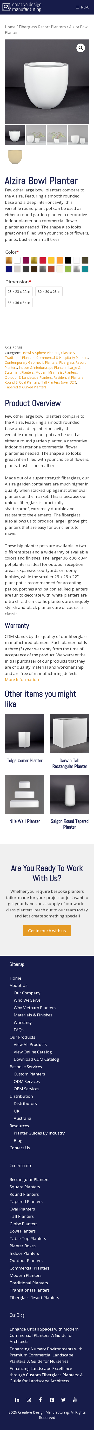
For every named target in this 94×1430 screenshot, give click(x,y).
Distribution (21, 1096)
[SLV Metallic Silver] (76, 268)
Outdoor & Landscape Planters (28, 377)
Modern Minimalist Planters (56, 372)
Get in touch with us (47, 930)
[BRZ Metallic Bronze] (9, 260)
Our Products (22, 1037)
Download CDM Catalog (36, 1059)
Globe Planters (24, 1223)
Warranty (23, 1022)
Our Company (27, 993)
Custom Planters (29, 1074)
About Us (18, 985)
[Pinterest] (52, 1400)
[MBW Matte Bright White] (76, 260)
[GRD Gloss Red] (42, 260)
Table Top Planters (28, 1238)
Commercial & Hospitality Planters (62, 357)
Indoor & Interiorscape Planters (43, 367)
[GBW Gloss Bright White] (17, 260)
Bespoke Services (26, 1066)
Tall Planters (22, 1216)
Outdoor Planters (26, 1260)
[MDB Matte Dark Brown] (34, 268)
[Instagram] (29, 1400)
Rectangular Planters (29, 1179)
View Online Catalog (33, 1052)
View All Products (30, 1044)
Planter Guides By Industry (39, 1133)
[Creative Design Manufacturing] (21, 7)
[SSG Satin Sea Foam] (85, 268)
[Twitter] (63, 1400)
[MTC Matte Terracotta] (51, 268)
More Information (22, 679)
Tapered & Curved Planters (25, 387)
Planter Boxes (23, 1245)
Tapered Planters (26, 1201)
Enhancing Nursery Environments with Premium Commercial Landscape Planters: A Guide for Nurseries (46, 1355)
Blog (18, 1140)
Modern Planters (25, 1275)
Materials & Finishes (33, 1015)
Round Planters (24, 1194)
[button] (80, 48)
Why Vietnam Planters (35, 1007)
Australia (22, 1118)
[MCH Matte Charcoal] (25, 268)
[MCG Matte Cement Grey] (17, 268)
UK (16, 1111)
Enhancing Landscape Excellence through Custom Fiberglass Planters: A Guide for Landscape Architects (46, 1375)
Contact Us (20, 1147)
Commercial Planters (29, 1268)
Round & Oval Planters (22, 382)
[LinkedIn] (17, 1400)
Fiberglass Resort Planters (42, 27)
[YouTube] (75, 1400)
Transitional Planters (30, 1290)
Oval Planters (22, 1209)
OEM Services (26, 1088)
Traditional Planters (29, 1283)
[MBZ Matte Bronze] (85, 260)
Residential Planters (68, 377)
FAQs (19, 1029)
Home (10, 27)
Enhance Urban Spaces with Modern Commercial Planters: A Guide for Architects (44, 1335)
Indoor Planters (24, 1253)
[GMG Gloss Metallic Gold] (34, 260)
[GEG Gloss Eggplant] (25, 260)
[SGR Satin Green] (68, 268)
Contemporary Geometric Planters (31, 362)
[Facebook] (40, 1400)
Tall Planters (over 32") (58, 382)
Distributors (25, 1103)
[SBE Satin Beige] (59, 268)
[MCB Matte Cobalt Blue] (9, 268)
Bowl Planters (23, 1231)
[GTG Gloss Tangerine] (59, 260)
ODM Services (27, 1081)
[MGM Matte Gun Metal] (42, 268)
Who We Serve (27, 1000)
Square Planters (25, 1186)
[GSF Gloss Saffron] (51, 260)
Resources (19, 1125)
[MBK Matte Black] (68, 260)
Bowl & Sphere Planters (41, 352)
